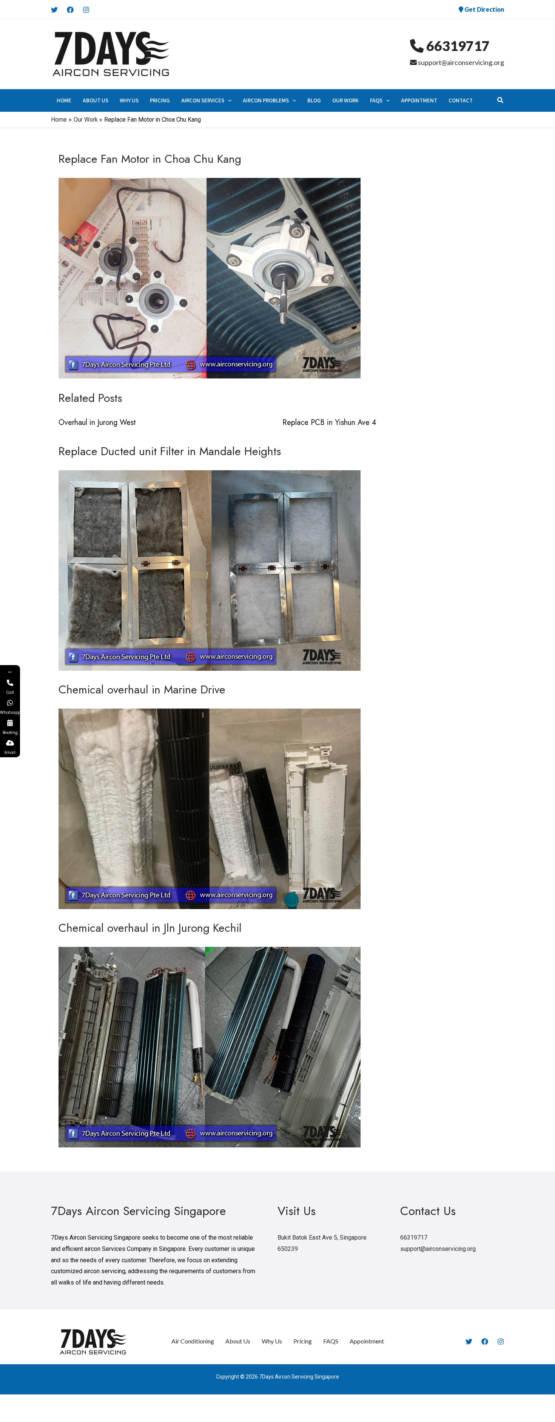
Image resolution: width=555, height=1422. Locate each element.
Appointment (367, 1341)
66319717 (457, 45)
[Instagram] (86, 9)
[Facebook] (70, 9)
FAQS (330, 1341)
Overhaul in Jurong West (97, 422)
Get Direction (483, 9)
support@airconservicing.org (460, 62)
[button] (227, 100)
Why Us (272, 1341)
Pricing (302, 1341)
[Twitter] (54, 9)
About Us (237, 1341)
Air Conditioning (192, 1341)
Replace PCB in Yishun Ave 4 (329, 422)
